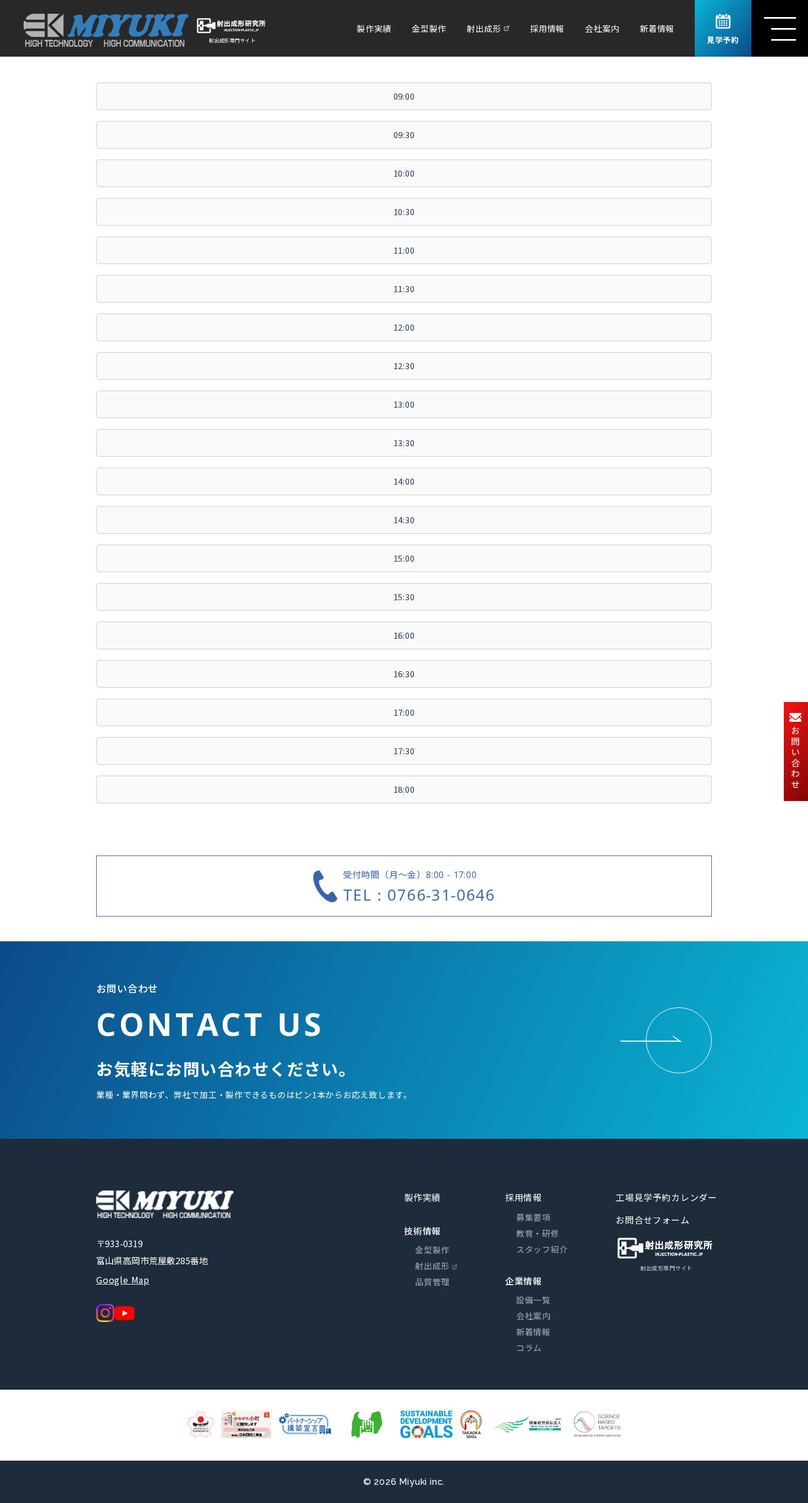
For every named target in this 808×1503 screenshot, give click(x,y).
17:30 (404, 750)
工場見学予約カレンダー (666, 1197)
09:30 (404, 134)
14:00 (404, 481)
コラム (529, 1347)
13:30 (404, 442)
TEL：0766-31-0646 (419, 894)
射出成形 (484, 28)
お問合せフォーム (652, 1219)
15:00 (404, 558)
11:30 (404, 288)
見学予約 (723, 39)
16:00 (404, 635)
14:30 (404, 519)
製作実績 (374, 28)
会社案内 (602, 28)
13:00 (404, 404)
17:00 (404, 712)
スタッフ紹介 (542, 1249)
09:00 (404, 96)
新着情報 (657, 28)
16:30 (404, 673)
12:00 (404, 327)
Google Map (123, 1279)
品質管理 (432, 1281)
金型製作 (429, 28)
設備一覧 (533, 1299)
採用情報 (547, 28)
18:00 (404, 789)
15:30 (404, 596)
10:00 (404, 173)
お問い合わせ (795, 758)
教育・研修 (538, 1233)
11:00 (404, 250)
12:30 (404, 365)
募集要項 (533, 1217)
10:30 (404, 211)
